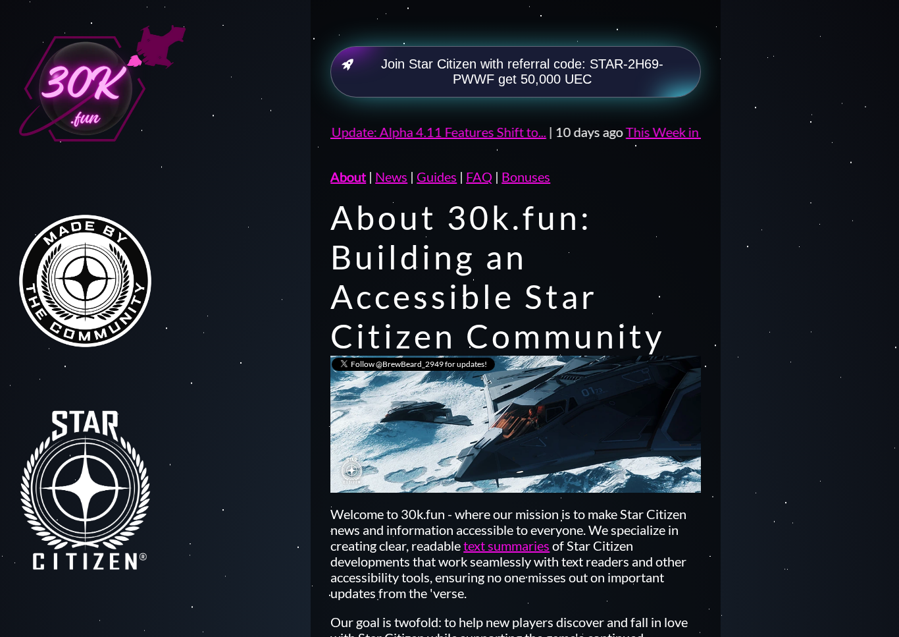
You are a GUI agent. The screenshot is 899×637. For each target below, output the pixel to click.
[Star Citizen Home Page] (99, 508)
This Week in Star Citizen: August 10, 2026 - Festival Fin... (698, 132)
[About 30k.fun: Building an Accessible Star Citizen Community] (99, 111)
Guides (437, 176)
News (391, 176)
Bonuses (525, 176)
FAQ (479, 176)
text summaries (506, 545)
